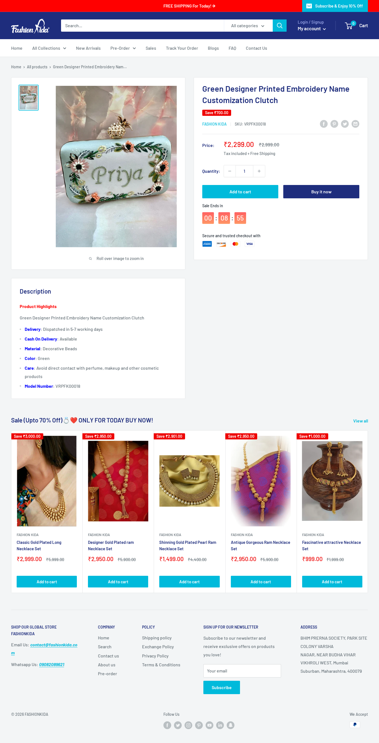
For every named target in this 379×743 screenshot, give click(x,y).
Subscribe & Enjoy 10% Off (339, 5)
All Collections (46, 48)
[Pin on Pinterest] (334, 123)
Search (105, 646)
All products (37, 66)
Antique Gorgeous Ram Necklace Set (260, 545)
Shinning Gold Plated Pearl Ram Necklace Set (187, 545)
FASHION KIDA (214, 124)
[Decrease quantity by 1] (230, 171)
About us (106, 664)
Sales (151, 48)
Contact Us (256, 48)
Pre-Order (120, 48)
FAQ (232, 48)
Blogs (213, 48)
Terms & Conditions (161, 664)
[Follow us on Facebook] (167, 725)
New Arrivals (88, 48)
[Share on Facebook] (324, 123)
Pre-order (107, 673)
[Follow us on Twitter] (178, 725)
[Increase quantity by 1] (259, 171)
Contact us (108, 655)
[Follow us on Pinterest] (199, 725)
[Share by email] (355, 123)
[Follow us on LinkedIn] (220, 725)
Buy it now (321, 191)
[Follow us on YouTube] (209, 725)
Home (16, 48)
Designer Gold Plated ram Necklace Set (111, 545)
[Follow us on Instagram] (188, 725)
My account (310, 28)
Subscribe (222, 687)
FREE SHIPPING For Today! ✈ (189, 5)
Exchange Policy (158, 646)
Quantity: (211, 171)
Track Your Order (182, 48)
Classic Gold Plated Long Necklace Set (39, 545)
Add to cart (240, 191)
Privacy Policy (155, 655)
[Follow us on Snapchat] (230, 725)
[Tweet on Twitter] (345, 123)
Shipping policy (157, 637)
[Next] (368, 512)
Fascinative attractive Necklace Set (331, 545)
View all (361, 420)
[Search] (280, 25)
